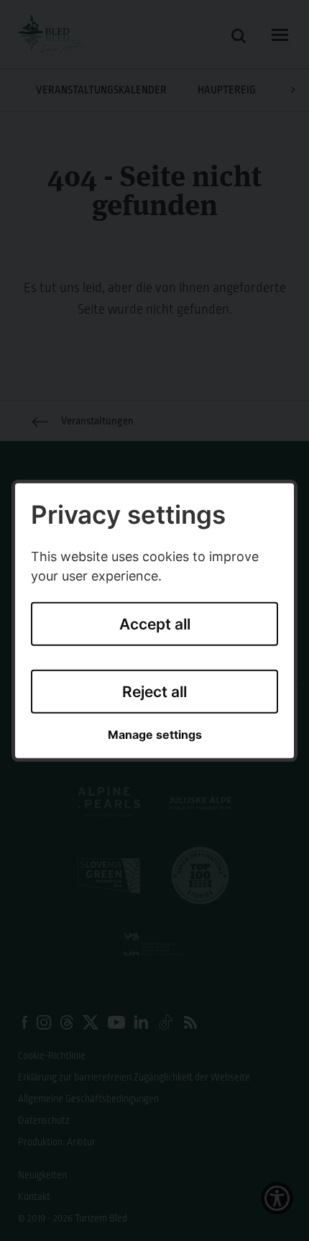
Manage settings (155, 735)
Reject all (154, 692)
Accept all (154, 624)
